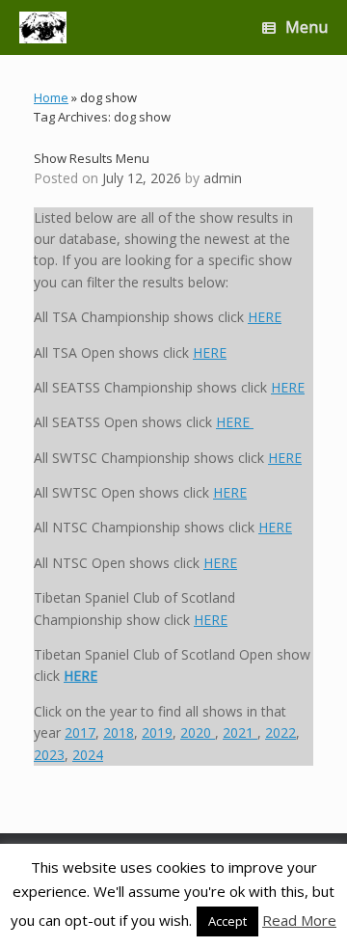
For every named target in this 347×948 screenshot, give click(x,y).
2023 (49, 754)
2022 (280, 732)
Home (51, 97)
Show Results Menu (91, 158)
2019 (157, 732)
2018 (118, 732)
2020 (197, 732)
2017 (80, 732)
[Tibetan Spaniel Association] (43, 27)
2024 (87, 754)
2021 (240, 732)
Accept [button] (227, 921)
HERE (264, 317)
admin (222, 178)
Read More (299, 920)
